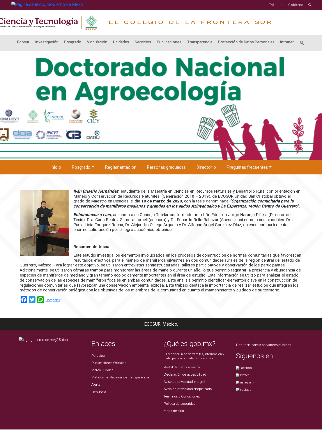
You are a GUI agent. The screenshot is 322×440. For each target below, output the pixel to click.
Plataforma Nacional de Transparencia (120, 377)
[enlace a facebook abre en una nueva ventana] (244, 368)
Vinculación (97, 42)
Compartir (53, 300)
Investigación (46, 42)
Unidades (121, 42)
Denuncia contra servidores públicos (263, 345)
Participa (98, 356)
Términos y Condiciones (182, 396)
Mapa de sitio (174, 411)
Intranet (287, 42)
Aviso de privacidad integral (184, 382)
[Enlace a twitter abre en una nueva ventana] (242, 375)
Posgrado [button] (81, 167)
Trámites (276, 5)
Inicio (55, 167)
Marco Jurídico (102, 370)
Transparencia (199, 42)
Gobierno (295, 5)
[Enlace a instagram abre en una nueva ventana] (245, 382)
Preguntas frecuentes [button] (247, 167)
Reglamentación (120, 167)
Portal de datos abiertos (182, 367)
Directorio (206, 167)
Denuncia (98, 392)
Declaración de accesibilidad (185, 374)
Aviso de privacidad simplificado (188, 389)
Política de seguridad (180, 404)
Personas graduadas (166, 167)
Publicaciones (169, 42)
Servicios (143, 42)
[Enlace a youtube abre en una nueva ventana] (243, 389)
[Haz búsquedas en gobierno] (310, 5)
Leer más (205, 358)
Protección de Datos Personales (246, 42)
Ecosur (23, 42)
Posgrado (72, 42)
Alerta (95, 385)
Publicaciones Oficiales (108, 363)
